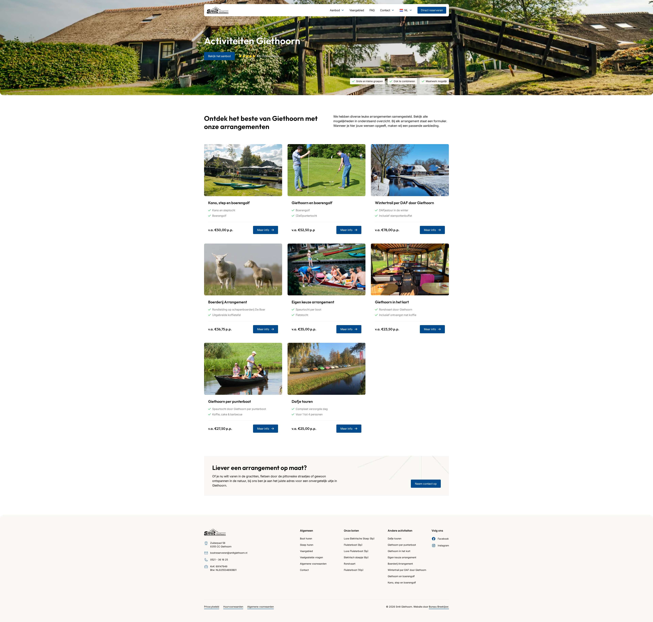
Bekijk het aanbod (219, 56)
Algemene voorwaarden (313, 563)
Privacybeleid (211, 606)
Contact (304, 569)
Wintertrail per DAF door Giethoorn (407, 569)
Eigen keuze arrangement (402, 557)
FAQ (372, 10)
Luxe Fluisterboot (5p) (356, 551)
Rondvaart (349, 563)
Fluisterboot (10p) (353, 569)
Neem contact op (426, 483)
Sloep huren (306, 544)
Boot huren (306, 538)
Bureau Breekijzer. (439, 606)
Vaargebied (356, 10)
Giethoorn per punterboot (402, 544)
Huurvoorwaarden (233, 606)
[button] (337, 10)
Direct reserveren (432, 10)
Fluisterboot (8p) (353, 544)
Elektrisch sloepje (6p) (356, 557)
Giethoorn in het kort (399, 551)
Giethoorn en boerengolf (401, 576)
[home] (218, 10)
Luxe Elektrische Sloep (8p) (359, 538)
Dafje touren (394, 538)
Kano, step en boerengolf (402, 582)
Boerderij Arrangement (400, 563)
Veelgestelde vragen (311, 557)
